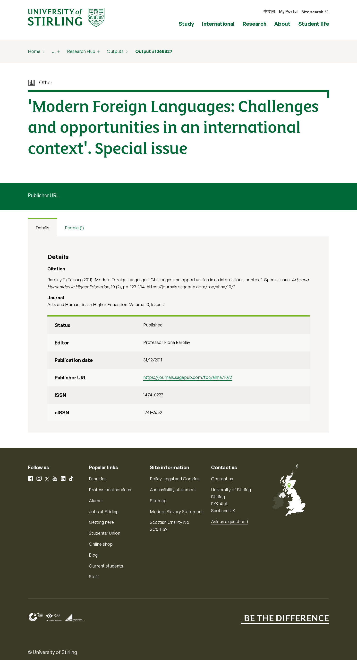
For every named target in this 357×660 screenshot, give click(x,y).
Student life (313, 23)
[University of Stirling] (66, 16)
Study (186, 23)
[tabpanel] (178, 334)
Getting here (101, 522)
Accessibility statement (173, 489)
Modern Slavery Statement (176, 511)
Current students (106, 565)
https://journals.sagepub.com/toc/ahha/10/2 (187, 377)
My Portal (288, 11)
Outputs (115, 51)
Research (254, 23)
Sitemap (158, 500)
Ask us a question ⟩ (229, 521)
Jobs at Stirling (104, 511)
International (218, 23)
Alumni (95, 500)
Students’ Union (104, 533)
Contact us (222, 478)
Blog (93, 555)
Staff (94, 576)
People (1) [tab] (74, 227)
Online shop (101, 544)
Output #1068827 (153, 51)
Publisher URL (43, 195)
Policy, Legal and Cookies (175, 478)
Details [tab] (42, 227)
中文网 (269, 11)
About (282, 23)
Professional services (110, 489)
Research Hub (81, 51)
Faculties (98, 478)
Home (34, 51)
